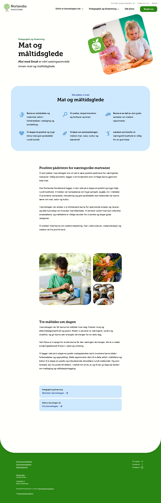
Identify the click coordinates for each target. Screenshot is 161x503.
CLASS (102, 192)
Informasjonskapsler (23, 465)
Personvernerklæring (24, 462)
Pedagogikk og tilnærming (102, 9)
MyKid (154, 3)
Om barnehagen (50, 406)
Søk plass (129, 9)
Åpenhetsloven (22, 467)
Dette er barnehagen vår (68, 9)
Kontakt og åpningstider (121, 3)
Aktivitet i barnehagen (53, 393)
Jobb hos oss (143, 3)
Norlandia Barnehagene (46, 489)
